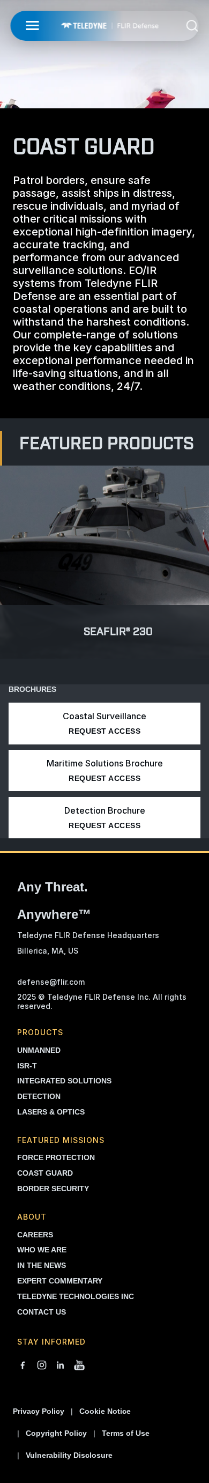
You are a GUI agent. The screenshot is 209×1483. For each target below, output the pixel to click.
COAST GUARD (45, 1173)
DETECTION (39, 1096)
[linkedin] (60, 1366)
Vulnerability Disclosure (69, 1455)
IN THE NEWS (41, 1265)
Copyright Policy (56, 1433)
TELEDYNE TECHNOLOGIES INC (75, 1296)
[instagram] (41, 1366)
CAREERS (35, 1234)
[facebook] (22, 1366)
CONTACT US (41, 1312)
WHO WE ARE (41, 1249)
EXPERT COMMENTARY (59, 1281)
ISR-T (27, 1065)
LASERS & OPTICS (51, 1112)
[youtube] (79, 1366)
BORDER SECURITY (53, 1188)
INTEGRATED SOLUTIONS (64, 1080)
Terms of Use (126, 1433)
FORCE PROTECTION (56, 1157)
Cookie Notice (105, 1411)
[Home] (109, 26)
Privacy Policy (38, 1411)
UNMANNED (39, 1050)
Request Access (104, 731)
